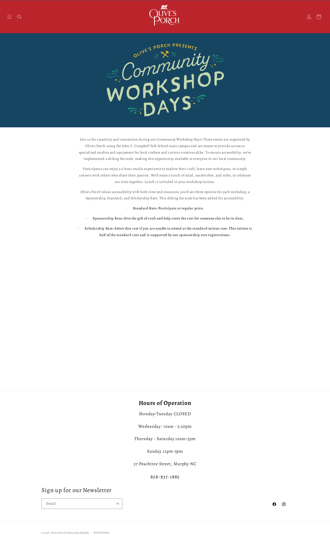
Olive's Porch (58, 532)
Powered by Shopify (77, 532)
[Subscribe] (117, 503)
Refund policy (102, 532)
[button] (9, 17)
